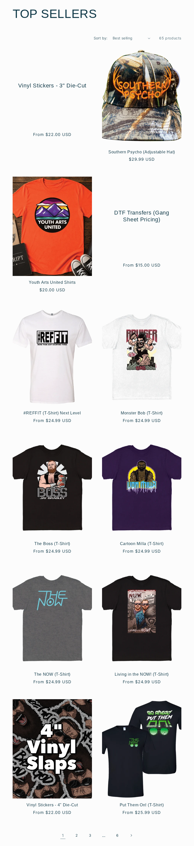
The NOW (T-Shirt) (52, 674)
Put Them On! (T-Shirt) (142, 805)
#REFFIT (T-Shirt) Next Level (52, 413)
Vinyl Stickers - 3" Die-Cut (52, 85)
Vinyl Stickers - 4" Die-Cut (52, 805)
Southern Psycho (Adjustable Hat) (141, 152)
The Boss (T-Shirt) (52, 544)
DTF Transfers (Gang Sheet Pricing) (141, 216)
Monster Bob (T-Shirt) (142, 413)
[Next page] (131, 835)
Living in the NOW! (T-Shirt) (142, 674)
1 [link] (63, 835)
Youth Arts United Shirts (52, 282)
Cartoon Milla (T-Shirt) (142, 544)
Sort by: (101, 38)
